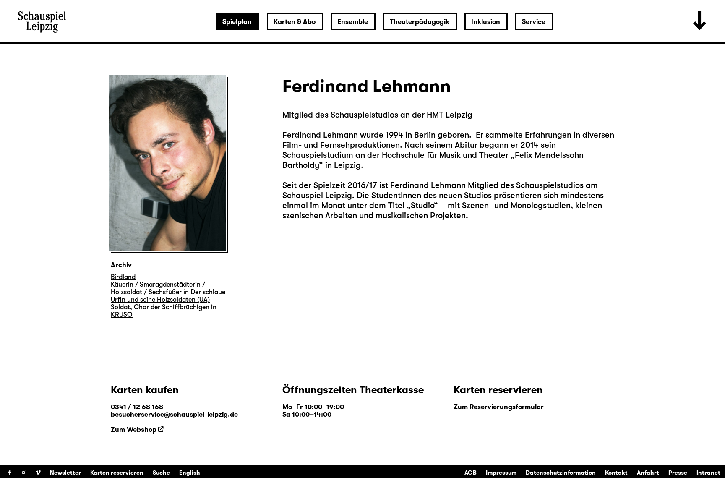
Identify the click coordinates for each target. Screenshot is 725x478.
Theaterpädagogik (419, 22)
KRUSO (122, 315)
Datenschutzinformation (561, 472)
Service (533, 22)
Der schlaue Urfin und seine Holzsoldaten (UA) (168, 295)
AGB (470, 472)
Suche (161, 472)
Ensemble (352, 22)
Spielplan (237, 22)
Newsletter (65, 472)
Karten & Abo (295, 22)
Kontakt (616, 472)
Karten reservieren (116, 472)
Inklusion (485, 22)
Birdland (123, 277)
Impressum (501, 472)
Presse (677, 472)
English (189, 472)
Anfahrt (648, 472)
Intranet (708, 472)
